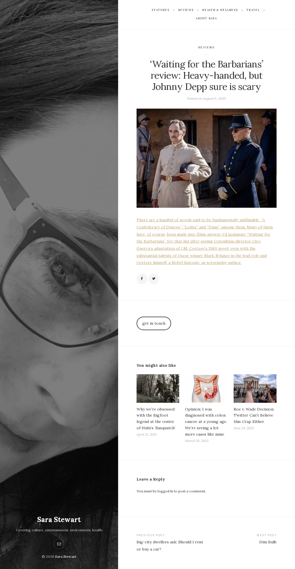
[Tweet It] (153, 278)
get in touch (153, 323)
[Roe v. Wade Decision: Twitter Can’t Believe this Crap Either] (255, 388)
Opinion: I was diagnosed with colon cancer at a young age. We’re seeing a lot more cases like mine (206, 422)
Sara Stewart (59, 519)
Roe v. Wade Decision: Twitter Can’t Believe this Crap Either (254, 415)
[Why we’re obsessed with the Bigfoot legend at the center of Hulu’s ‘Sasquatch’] (158, 388)
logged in (165, 491)
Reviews (206, 47)
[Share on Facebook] (142, 278)
